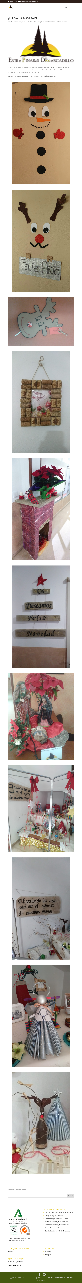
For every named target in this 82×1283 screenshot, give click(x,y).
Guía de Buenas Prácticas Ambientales (57, 1228)
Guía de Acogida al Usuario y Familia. (57, 1219)
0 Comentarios (62, 22)
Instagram (48, 1255)
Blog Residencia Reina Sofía (47, 22)
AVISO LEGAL (41, 1278)
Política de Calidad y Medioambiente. (57, 1222)
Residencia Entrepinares (18, 22)
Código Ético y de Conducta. (54, 1216)
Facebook (48, 1251)
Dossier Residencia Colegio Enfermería (57, 1231)
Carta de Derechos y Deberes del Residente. (59, 1212)
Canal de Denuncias (14, 1265)
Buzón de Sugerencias (15, 1262)
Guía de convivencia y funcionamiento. (57, 1225)
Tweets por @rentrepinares (17, 1189)
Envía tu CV (11, 1251)
